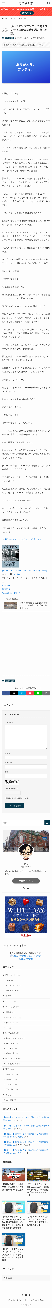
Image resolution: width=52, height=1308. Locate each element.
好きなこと (12, 1033)
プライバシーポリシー (15, 1300)
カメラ (10, 996)
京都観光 (11, 1079)
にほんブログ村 (26, 959)
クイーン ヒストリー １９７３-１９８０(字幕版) (24, 570)
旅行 (9, 1069)
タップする (27, 13)
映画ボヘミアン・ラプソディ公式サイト (23, 539)
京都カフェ (12, 1074)
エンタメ (11, 1048)
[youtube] (27, 888)
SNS (9, 980)
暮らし (10, 1095)
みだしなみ (12, 1043)
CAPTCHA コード (11, 789)
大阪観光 (11, 1084)
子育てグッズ (13, 1064)
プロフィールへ (26, 881)
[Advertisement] (26, 646)
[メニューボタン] (3, 3)
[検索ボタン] (48, 3)
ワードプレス (13, 990)
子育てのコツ (13, 1058)
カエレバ (17, 574)
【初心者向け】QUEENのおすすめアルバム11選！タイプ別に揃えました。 (33, 605)
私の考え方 (9, 38)
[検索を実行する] (47, 822)
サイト (7, 772)
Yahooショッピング (11, 593)
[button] (6, 693)
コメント (9, 722)
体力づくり (12, 1023)
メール (8, 763)
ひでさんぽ (26, 3)
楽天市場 (6, 589)
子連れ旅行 (12, 1089)
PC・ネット (12, 975)
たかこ (21, 1137)
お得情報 (11, 1100)
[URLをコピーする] (46, 693)
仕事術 (10, 1012)
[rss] (29, 1295)
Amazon (6, 585)
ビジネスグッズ (13, 1018)
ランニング (12, 1007)
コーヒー (10, 1001)
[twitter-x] (24, 888)
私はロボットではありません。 (18, 798)
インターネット (13, 985)
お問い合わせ (39, 1300)
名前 (7, 753)
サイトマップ (29, 1300)
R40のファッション (15, 1038)
